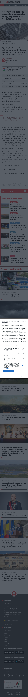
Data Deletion (6, 375)
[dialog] (14, 349)
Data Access (14, 375)
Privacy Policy (22, 375)
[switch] (23, 348)
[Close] (25, 321)
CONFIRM (8, 371)
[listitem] (14, 346)
